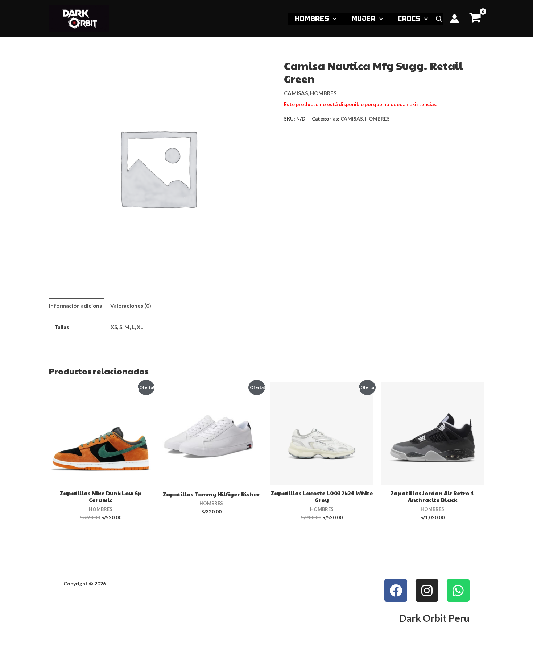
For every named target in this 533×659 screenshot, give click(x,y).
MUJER (363, 18)
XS (114, 327)
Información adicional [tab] (76, 305)
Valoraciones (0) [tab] (130, 305)
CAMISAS (296, 93)
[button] (333, 18)
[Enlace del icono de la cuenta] (454, 18)
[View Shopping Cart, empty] (475, 19)
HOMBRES (312, 18)
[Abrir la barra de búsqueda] (439, 19)
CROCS (409, 18)
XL (140, 327)
